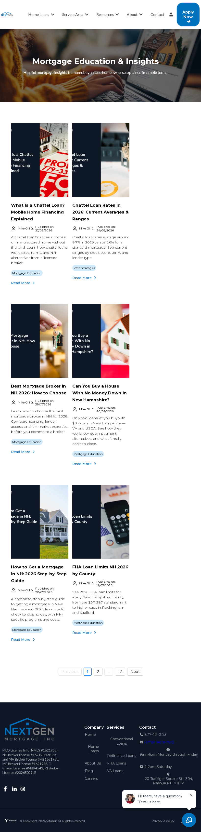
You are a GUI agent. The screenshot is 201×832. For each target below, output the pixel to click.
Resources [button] (105, 14)
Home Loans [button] (39, 14)
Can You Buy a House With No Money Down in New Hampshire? (99, 393)
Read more (20, 283)
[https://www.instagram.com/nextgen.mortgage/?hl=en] (22, 791)
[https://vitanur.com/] (10, 821)
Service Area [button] (73, 14)
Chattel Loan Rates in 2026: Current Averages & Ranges (100, 212)
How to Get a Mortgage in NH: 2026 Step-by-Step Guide (39, 573)
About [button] (132, 14)
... (109, 671)
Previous (69, 671)
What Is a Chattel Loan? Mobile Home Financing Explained (38, 212)
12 (120, 671)
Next (135, 671)
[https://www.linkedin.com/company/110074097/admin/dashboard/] (14, 791)
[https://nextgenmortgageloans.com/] (7, 14)
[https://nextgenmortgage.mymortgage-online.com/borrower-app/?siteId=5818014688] (172, 14)
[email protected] (159, 742)
